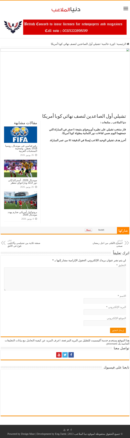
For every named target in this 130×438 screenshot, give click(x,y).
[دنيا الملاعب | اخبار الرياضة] (65, 9)
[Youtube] (59, 355)
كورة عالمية (108, 44)
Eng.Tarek (60, 433)
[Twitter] (65, 355)
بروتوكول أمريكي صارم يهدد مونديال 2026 (22, 213)
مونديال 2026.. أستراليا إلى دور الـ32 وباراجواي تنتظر (22, 181)
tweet (101, 229)
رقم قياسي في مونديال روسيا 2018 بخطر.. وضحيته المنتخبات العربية (21, 148)
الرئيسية (122, 44)
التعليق (121, 265)
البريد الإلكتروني (116, 307)
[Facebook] (71, 355)
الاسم (122, 295)
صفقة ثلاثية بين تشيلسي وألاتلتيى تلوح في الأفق (23, 243)
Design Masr (28, 433)
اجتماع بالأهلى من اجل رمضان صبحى (108, 243)
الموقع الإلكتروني (116, 318)
